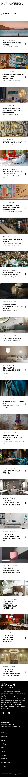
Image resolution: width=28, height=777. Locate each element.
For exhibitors (5, 762)
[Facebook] (6, 712)
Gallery (3, 744)
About (3, 740)
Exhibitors (4, 736)
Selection (10, 14)
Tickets (3, 766)
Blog (2, 748)
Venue (3, 751)
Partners (4, 759)
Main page (4, 733)
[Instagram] (3, 712)
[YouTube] (9, 712)
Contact (3, 755)
